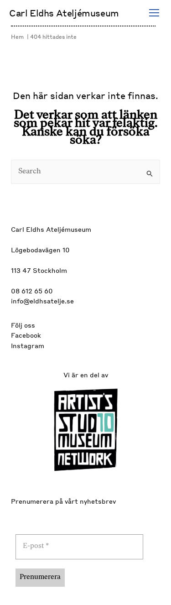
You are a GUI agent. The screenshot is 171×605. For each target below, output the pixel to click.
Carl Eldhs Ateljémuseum (64, 13)
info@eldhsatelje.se (42, 301)
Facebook (26, 335)
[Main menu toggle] (154, 12)
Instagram (27, 345)
